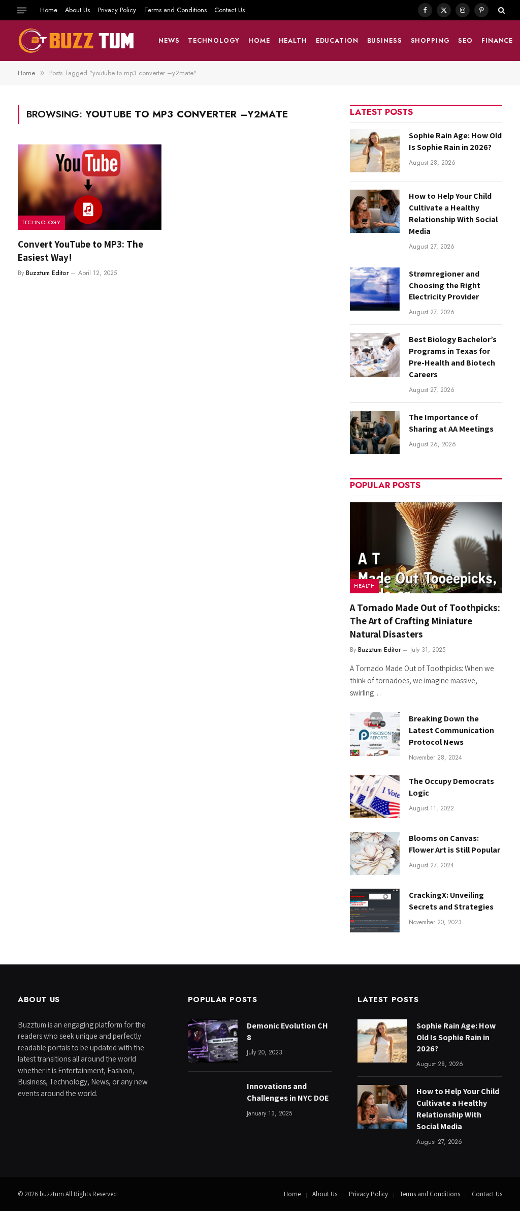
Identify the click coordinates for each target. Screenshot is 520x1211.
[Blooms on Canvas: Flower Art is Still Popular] (375, 853)
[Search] (500, 10)
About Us (77, 10)
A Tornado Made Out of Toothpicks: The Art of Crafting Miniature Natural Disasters (425, 620)
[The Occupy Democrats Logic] (375, 796)
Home (48, 10)
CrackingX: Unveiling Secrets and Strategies (451, 901)
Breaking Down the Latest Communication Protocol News (451, 730)
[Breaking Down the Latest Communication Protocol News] (375, 733)
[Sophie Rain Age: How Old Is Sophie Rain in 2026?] (375, 150)
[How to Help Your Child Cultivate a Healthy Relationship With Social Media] (375, 211)
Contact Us (229, 10)
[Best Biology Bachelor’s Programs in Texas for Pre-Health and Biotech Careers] (375, 354)
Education (337, 40)
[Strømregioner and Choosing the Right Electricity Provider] (375, 289)
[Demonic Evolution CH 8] (213, 1041)
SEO (465, 40)
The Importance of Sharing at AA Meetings (451, 423)
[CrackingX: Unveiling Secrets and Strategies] (375, 910)
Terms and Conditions (175, 10)
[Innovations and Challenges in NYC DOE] (213, 1101)
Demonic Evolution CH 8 (287, 1031)
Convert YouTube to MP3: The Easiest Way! (80, 250)
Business (384, 40)
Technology (214, 40)
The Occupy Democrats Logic (451, 787)
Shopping (430, 40)
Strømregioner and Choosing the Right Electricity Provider (444, 285)
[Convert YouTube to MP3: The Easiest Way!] (89, 187)
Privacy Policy (117, 10)
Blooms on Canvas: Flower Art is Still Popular (454, 844)
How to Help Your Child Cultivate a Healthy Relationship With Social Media (453, 213)
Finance (497, 40)
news (169, 40)
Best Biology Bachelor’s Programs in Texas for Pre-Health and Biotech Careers (453, 357)
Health (293, 40)
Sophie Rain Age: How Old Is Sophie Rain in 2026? (455, 141)
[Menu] (21, 10)
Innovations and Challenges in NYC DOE (288, 1092)
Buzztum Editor (47, 273)
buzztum (53, 1194)
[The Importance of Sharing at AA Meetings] (375, 432)
